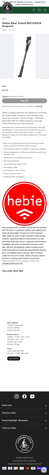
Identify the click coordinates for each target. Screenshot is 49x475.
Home (4, 19)
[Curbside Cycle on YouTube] (32, 396)
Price (4, 86)
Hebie (4, 30)
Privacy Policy (18, 461)
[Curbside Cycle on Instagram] (17, 396)
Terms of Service (30, 461)
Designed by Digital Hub (16, 464)
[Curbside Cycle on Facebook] (24, 396)
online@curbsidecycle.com (12, 263)
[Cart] (39, 10)
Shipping (5, 96)
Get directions (13, 358)
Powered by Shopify (34, 464)
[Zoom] (45, 75)
